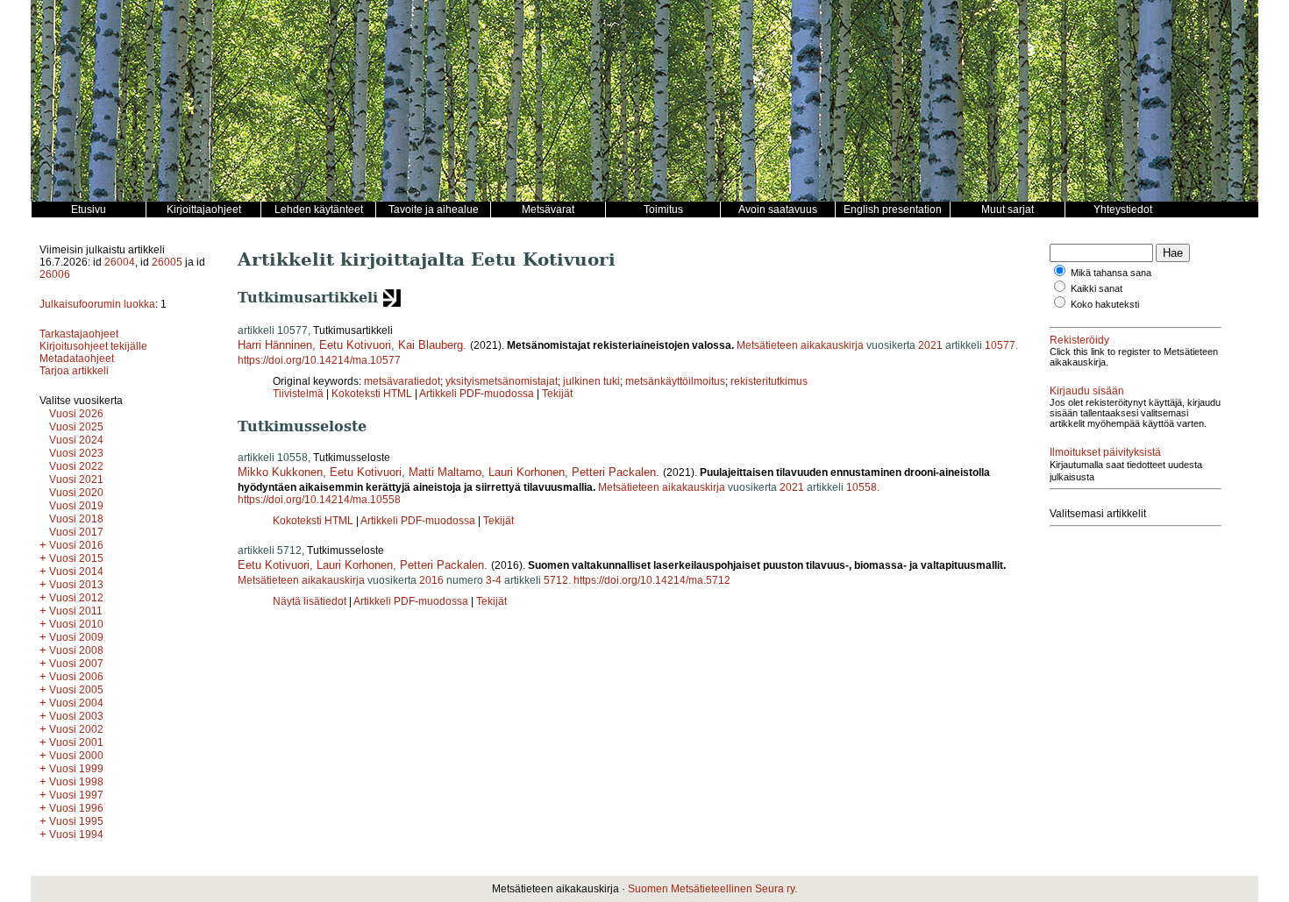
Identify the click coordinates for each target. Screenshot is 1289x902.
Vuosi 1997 (76, 795)
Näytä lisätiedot (311, 601)
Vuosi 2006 (76, 677)
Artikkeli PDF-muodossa (476, 393)
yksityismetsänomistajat (501, 381)
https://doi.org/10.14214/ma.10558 (319, 500)
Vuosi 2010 (76, 624)
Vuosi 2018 (76, 519)
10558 (861, 487)
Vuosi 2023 (76, 453)
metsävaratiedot (402, 381)
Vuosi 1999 (76, 769)
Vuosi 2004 (76, 703)
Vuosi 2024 (76, 440)
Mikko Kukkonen (280, 472)
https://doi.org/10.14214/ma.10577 (319, 360)
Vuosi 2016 (76, 545)
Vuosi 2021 (76, 479)
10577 (1000, 345)
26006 (54, 274)
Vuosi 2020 (76, 493)
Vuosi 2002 (76, 729)
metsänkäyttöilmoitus (675, 381)
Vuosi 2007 (76, 663)
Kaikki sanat (1096, 288)
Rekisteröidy (1079, 340)
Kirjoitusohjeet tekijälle (93, 346)
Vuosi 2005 (76, 690)
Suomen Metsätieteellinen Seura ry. (712, 889)
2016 (431, 580)
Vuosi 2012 (76, 598)
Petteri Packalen (614, 472)
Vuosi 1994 (76, 834)
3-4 (494, 580)
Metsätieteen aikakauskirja (800, 345)
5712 (556, 580)
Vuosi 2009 (76, 637)
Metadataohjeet (76, 358)
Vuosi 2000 (76, 755)
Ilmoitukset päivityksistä (1105, 452)
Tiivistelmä (298, 393)
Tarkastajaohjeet (78, 334)
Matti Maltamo (445, 472)
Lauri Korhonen (526, 472)
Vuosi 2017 (76, 532)
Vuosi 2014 (76, 571)
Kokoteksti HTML (373, 393)
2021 (930, 345)
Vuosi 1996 (76, 808)
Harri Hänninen (275, 345)
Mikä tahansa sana (1111, 272)
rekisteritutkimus (769, 381)
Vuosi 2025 (76, 427)
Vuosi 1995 (76, 821)
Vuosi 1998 (76, 782)
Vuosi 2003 (76, 716)
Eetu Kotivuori (355, 345)
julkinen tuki (591, 381)
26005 (167, 262)
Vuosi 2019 (76, 506)
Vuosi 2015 (76, 558)
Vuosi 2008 (76, 650)
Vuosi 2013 (76, 585)
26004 (119, 262)
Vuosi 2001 (76, 742)
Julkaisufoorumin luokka (97, 304)
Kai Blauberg (430, 345)
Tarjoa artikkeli (74, 371)
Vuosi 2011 (76, 611)
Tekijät (557, 393)
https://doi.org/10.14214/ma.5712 (651, 580)
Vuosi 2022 (76, 466)
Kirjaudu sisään (1087, 391)
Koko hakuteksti (1105, 304)
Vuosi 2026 (76, 414)
